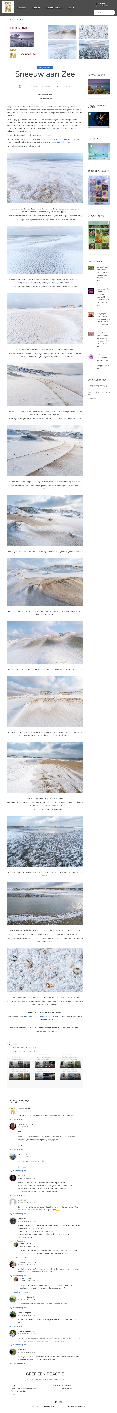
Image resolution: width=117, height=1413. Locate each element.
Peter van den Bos (25, 1124)
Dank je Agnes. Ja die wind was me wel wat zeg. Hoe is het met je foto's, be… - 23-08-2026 (103, 319)
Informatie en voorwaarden (43, 1406)
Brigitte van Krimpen (26, 1331)
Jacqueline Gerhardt (26, 1297)
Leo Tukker (22, 1154)
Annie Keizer (23, 1200)
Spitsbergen (92, 399)
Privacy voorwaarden (76, 1406)
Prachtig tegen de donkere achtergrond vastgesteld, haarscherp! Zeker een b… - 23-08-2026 (103, 297)
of (104, 5)
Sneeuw (33, 1047)
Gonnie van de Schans (27, 1262)
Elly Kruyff (22, 1219)
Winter (28, 1047)
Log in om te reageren (17, 1119)
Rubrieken (36, 8)
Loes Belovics (33, 1051)
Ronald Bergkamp (25, 1313)
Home (9, 19)
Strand (15, 1051)
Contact (71, 8)
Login (102, 3)
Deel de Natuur (32, 86)
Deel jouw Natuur (45, 67)
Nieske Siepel (23, 1176)
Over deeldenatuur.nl (54, 8)
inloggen (35, 1379)
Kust (20, 1051)
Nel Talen (22, 1350)
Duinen (25, 1051)
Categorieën (21, 8)
